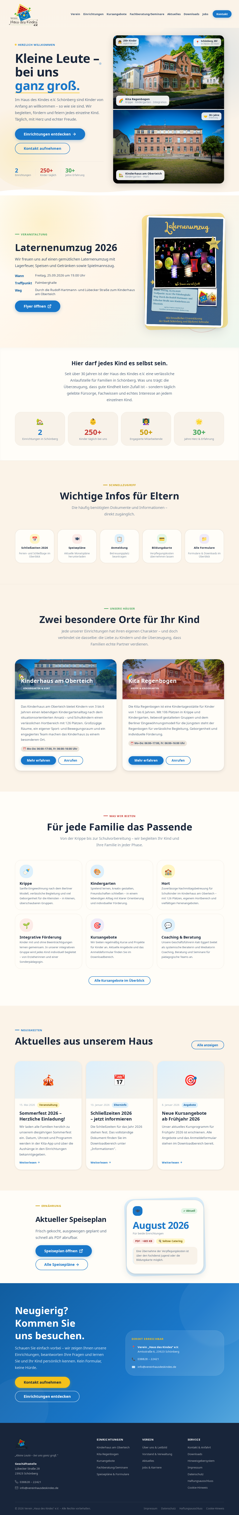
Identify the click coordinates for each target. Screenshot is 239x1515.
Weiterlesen (28, 1162)
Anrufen (70, 760)
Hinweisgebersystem (201, 1461)
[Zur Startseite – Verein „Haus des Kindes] (24, 14)
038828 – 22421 (148, 1359)
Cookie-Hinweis (198, 1487)
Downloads (191, 14)
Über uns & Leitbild (154, 1447)
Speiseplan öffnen (60, 1250)
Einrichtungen (93, 14)
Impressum (195, 1467)
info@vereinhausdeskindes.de (157, 1367)
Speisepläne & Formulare (113, 1474)
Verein (75, 14)
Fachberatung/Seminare (147, 14)
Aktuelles (174, 14)
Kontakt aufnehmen (42, 148)
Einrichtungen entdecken (47, 134)
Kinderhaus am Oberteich (113, 1447)
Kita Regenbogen (108, 1454)
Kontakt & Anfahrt (199, 1447)
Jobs (205, 14)
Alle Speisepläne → (61, 1264)
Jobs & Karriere (152, 1467)
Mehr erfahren (38, 760)
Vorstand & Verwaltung (157, 1454)
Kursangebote (117, 14)
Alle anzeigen (207, 1045)
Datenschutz (196, 1474)
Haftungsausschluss (200, 1481)
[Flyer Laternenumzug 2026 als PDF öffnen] (185, 271)
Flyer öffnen (35, 306)
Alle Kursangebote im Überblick (119, 980)
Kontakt (222, 14)
